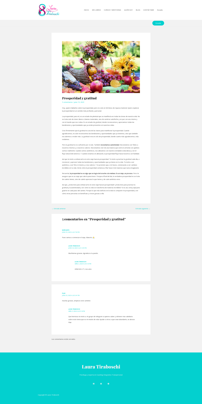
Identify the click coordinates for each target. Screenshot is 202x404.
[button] (158, 23)
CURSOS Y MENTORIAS (112, 10)
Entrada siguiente (143, 208)
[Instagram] (101, 383)
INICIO (86, 10)
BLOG (138, 10)
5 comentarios (67, 102)
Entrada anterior (59, 208)
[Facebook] (93, 383)
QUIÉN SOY (128, 10)
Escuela (160, 10)
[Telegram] (108, 383)
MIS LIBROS (96, 10)
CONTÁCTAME (148, 10)
